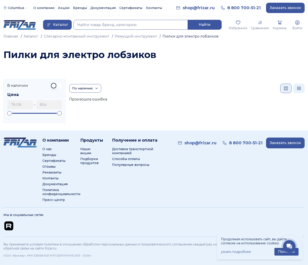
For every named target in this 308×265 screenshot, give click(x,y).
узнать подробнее (236, 252)
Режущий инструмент (136, 36)
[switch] (34, 85)
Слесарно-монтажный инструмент (76, 36)
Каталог (31, 36)
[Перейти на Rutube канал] (8, 225)
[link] (199, 8)
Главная (10, 36)
